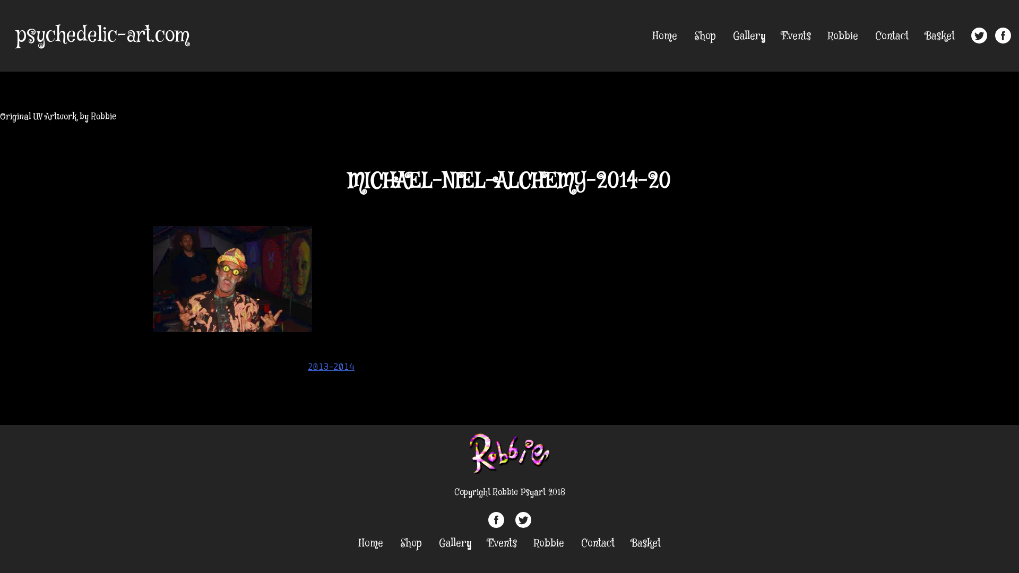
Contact (892, 36)
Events (796, 36)
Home (665, 36)
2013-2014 (331, 366)
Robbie (843, 36)
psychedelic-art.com (102, 35)
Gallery (749, 36)
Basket (940, 36)
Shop (705, 36)
